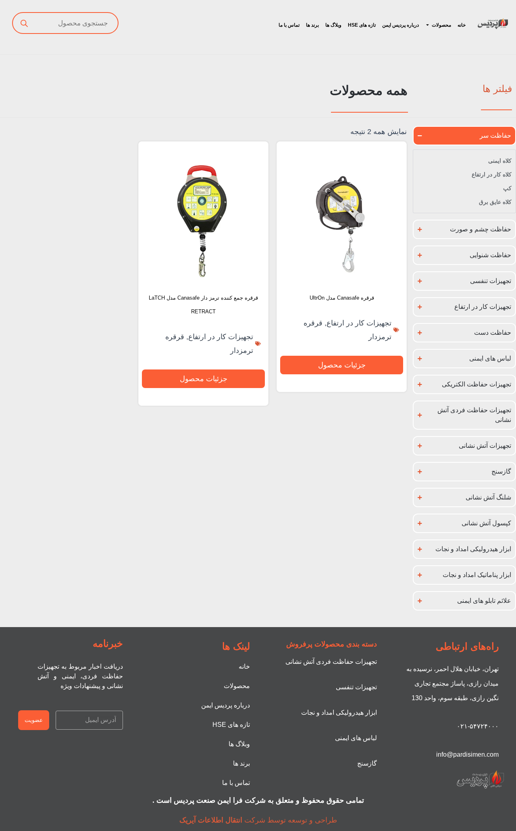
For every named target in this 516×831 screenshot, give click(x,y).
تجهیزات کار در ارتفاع (359, 323)
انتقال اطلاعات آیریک (210, 820)
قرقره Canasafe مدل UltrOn (342, 298)
